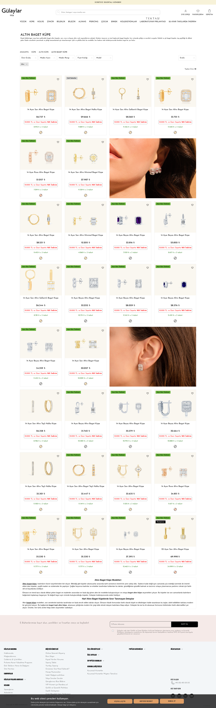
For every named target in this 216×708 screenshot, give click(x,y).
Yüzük (23, 22)
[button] (30, 91)
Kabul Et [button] (172, 701)
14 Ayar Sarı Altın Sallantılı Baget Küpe (130, 110)
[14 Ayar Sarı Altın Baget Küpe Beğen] (58, 79)
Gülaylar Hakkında (10, 649)
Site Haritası (9, 669)
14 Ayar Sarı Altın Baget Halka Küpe (85, 110)
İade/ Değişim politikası (55, 675)
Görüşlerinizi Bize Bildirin (55, 681)
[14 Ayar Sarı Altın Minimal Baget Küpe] (85, 154)
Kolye (41, 22)
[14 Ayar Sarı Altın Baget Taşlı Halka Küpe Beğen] (103, 456)
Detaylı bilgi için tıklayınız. (67, 705)
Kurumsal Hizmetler (95, 671)
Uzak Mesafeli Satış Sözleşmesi (58, 694)
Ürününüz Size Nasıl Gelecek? (57, 669)
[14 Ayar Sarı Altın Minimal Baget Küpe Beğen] (103, 142)
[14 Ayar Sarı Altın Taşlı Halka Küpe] (41, 405)
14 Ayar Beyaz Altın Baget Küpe (130, 235)
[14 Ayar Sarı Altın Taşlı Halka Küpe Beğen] (58, 393)
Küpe (32, 22)
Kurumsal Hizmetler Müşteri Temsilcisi (102, 674)
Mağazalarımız (10, 656)
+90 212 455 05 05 (182, 683)
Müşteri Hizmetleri (52, 649)
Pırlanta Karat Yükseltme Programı (18, 663)
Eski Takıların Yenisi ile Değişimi (16, 666)
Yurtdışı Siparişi (52, 666)
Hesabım (7, 685)
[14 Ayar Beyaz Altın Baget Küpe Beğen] (147, 205)
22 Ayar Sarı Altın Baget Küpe (175, 549)
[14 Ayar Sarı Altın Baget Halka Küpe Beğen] (103, 79)
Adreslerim (8, 693)
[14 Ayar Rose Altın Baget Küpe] (41, 154)
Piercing (93, 22)
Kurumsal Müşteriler (94, 666)
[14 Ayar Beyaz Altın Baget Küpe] (130, 217)
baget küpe (31, 603)
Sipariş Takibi (51, 663)
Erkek (114, 22)
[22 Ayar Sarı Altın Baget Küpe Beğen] (192, 519)
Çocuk (104, 22)
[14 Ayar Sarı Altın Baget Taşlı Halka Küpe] (85, 468)
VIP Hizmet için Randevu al (57, 685)
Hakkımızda (8, 653)
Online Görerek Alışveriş (55, 653)
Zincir (50, 22)
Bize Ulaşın (50, 656)
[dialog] (108, 701)
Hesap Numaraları (53, 672)
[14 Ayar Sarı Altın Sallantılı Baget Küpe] (130, 91)
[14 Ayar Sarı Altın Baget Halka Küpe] (85, 91)
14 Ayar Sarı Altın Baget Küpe (40, 110)
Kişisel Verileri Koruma (55, 659)
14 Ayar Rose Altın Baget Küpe (41, 172)
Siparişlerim (8, 689)
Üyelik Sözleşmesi (52, 691)
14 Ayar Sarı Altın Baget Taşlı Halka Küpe (85, 486)
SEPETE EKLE (53, 101)
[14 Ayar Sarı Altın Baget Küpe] (41, 91)
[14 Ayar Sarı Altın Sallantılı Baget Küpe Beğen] (147, 79)
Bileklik (61, 22)
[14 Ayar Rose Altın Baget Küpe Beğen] (58, 142)
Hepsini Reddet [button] (146, 701)
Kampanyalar (8, 673)
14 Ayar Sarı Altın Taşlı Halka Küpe (40, 424)
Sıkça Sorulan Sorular (54, 678)
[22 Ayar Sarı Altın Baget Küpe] (175, 531)
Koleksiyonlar (128, 22)
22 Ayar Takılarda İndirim (182, 22)
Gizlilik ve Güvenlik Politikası (57, 688)
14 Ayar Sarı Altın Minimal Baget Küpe (85, 172)
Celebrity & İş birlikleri (13, 659)
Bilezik (72, 22)
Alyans (82, 22)
